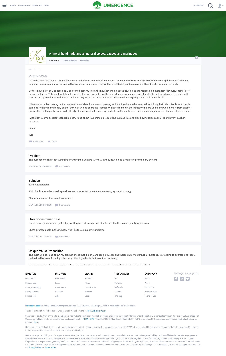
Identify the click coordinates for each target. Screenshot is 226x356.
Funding (84, 60)
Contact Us (149, 287)
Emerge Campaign (33, 287)
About (147, 278)
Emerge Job (30, 296)
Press (147, 283)
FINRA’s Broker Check (96, 311)
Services (37, 5)
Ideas (13, 5)
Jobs (46, 5)
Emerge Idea (30, 283)
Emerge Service (32, 291)
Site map (118, 296)
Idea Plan (54, 60)
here (36, 322)
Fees (117, 278)
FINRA (85, 319)
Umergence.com (32, 306)
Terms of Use (150, 296)
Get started (30, 278)
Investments (60, 287)
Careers (118, 291)
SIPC (92, 319)
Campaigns (24, 5)
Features (89, 278)
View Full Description (40, 166)
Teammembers (69, 60)
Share (54, 141)
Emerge (199, 5)
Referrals (119, 287)
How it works (61, 278)
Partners (118, 283)
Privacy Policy (151, 291)
